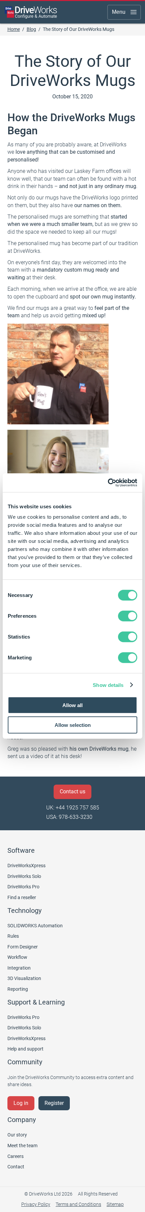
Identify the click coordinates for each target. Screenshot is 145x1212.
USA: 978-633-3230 (69, 817)
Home (13, 29)
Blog (31, 29)
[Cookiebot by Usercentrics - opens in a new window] (107, 482)
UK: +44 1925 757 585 (72, 807)
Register (54, 1103)
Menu (118, 12)
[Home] (31, 12)
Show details (108, 685)
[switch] (127, 616)
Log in (20, 1103)
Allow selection (73, 725)
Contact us (72, 791)
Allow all (72, 705)
